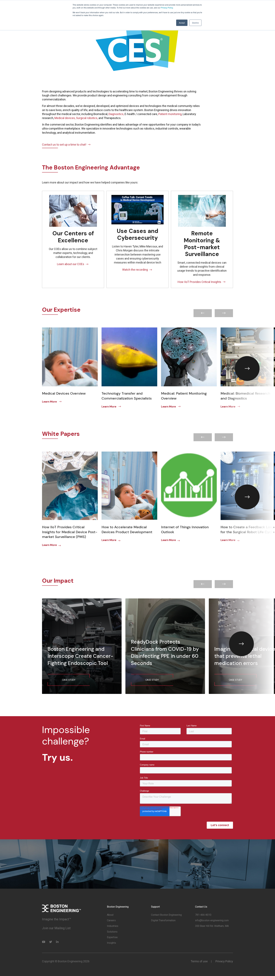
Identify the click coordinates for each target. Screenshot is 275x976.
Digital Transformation (163, 920)
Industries (112, 925)
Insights (111, 942)
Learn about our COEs (70, 264)
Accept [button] (182, 22)
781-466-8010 (203, 914)
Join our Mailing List (56, 928)
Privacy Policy (167, 7)
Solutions (112, 931)
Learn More (49, 401)
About (110, 914)
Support (155, 906)
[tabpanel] (70, 366)
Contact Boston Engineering (166, 914)
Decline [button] (195, 22)
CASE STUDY (68, 680)
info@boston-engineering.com (212, 920)
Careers (111, 920)
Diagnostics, (117, 114)
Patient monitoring (170, 114)
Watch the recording (135, 269)
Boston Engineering (118, 906)
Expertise (112, 937)
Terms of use (199, 961)
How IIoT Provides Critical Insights (199, 282)
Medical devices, (65, 118)
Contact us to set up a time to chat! (64, 144)
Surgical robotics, (87, 118)
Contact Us (201, 906)
